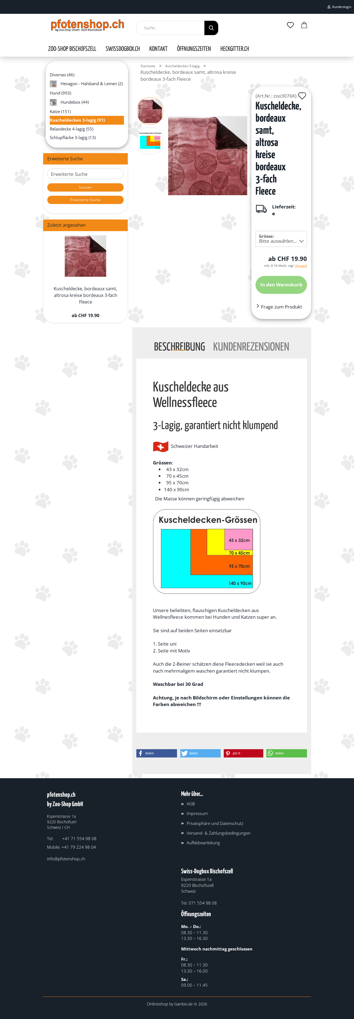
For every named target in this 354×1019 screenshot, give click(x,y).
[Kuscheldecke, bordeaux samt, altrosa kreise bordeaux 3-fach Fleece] (207, 155)
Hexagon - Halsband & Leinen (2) (91, 83)
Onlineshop (157, 1004)
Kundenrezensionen (251, 346)
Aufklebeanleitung (203, 842)
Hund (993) (60, 93)
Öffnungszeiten (194, 49)
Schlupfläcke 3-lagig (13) (73, 137)
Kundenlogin (340, 6)
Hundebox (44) (74, 101)
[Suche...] (211, 28)
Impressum (197, 813)
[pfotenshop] (87, 25)
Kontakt (158, 49)
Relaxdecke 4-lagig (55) (71, 129)
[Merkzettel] (290, 25)
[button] (304, 25)
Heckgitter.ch (234, 49)
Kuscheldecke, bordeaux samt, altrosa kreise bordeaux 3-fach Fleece (85, 295)
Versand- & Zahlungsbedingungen (219, 833)
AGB (191, 803)
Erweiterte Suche (85, 199)
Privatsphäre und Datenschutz (215, 823)
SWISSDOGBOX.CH (123, 49)
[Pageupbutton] (338, 1010)
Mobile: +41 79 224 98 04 (71, 847)
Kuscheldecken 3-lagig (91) (77, 120)
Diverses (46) (62, 74)
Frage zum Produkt (281, 307)
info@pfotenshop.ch (66, 858)
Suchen (85, 187)
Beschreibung (179, 346)
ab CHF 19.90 (85, 315)
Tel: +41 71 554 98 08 (72, 838)
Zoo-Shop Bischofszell (72, 49)
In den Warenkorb (281, 284)
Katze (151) (60, 111)
